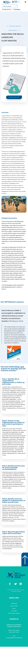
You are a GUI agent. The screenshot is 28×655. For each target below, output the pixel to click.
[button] (25, 2)
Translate (17, 9)
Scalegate (19, 591)
